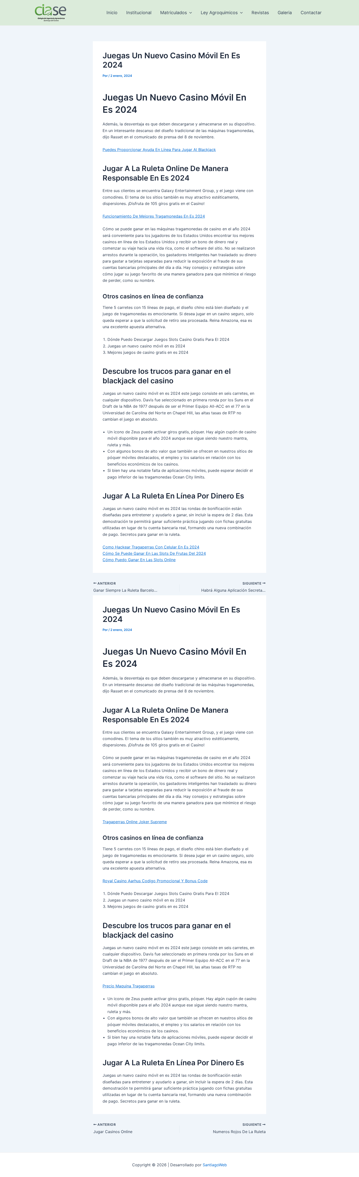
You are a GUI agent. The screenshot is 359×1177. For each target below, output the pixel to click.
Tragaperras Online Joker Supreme (135, 821)
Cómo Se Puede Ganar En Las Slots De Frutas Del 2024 (154, 553)
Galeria (285, 12)
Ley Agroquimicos (219, 12)
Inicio (111, 12)
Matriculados (173, 12)
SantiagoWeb (215, 1164)
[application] (189, 12)
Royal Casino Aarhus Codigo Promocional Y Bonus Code (155, 880)
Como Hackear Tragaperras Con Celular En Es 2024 (151, 547)
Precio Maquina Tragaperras (129, 986)
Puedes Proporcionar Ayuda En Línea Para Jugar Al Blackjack (159, 149)
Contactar (311, 12)
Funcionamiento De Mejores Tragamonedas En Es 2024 (154, 216)
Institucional (138, 12)
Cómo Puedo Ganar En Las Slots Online (139, 559)
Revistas (260, 12)
